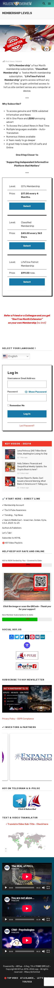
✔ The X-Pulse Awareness (14, 510)
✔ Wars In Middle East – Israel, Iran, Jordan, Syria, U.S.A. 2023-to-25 (24, 521)
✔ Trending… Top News (12, 515)
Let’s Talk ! (7, 533)
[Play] (5, 887)
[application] (27, 876)
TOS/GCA (27, 982)
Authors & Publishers (11, 528)
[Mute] (43, 887)
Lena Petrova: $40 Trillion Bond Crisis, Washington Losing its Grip (32, 452)
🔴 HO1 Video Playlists (12, 543)
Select (27, 206)
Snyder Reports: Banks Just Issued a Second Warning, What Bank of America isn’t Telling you (32, 481)
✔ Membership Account (13, 505)
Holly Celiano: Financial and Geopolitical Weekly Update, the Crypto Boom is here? (32, 466)
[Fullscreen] (48, 887)
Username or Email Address (21, 378)
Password (12, 392)
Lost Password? (27, 426)
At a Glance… (27, 978)
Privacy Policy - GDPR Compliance (18, 719)
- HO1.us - (19, 966)
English (13, 356)
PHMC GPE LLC (42, 966)
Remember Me (16, 405)
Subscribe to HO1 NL (11, 538)
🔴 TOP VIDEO (11, 978)
